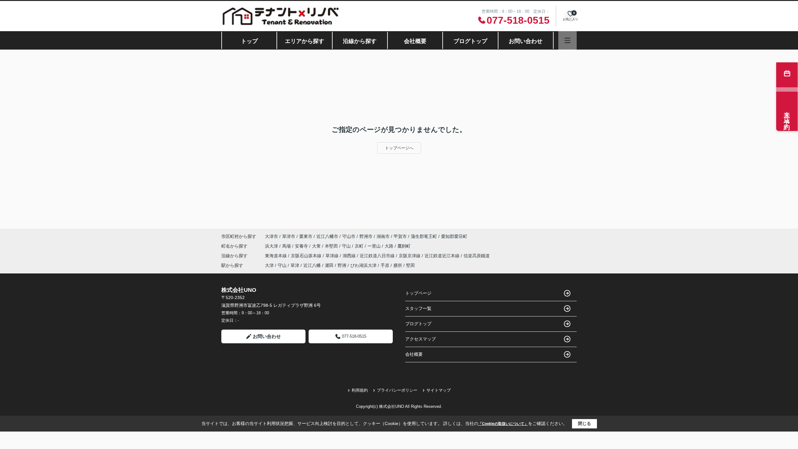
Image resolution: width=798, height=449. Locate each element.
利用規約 (360, 390)
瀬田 (329, 265)
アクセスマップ (420, 338)
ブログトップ (470, 41)
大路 (390, 246)
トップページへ (399, 148)
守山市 (348, 236)
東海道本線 (276, 255)
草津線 (332, 255)
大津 (269, 265)
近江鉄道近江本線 (443, 255)
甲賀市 (400, 236)
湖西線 (350, 255)
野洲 (342, 265)
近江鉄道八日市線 (378, 255)
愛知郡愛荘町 (454, 236)
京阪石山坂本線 (307, 255)
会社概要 (415, 41)
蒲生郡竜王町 (424, 236)
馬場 (287, 246)
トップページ (418, 293)
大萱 (317, 246)
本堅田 (332, 246)
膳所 (397, 265)
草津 (295, 265)
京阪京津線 (410, 255)
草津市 (288, 236)
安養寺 (302, 246)
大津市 (271, 236)
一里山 (375, 246)
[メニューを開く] (567, 40)
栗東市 (305, 236)
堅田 (410, 265)
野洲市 (366, 236)
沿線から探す (360, 41)
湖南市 (383, 236)
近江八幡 (312, 265)
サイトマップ (438, 390)
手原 (385, 265)
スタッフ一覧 (418, 308)
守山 (347, 246)
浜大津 (272, 246)
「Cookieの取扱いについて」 (503, 424)
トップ (249, 41)
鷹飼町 (404, 246)
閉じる (584, 423)
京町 (360, 246)
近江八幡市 (327, 236)
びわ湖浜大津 (363, 265)
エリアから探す (304, 41)
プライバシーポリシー (397, 390)
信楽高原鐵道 (477, 255)
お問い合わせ (525, 41)
